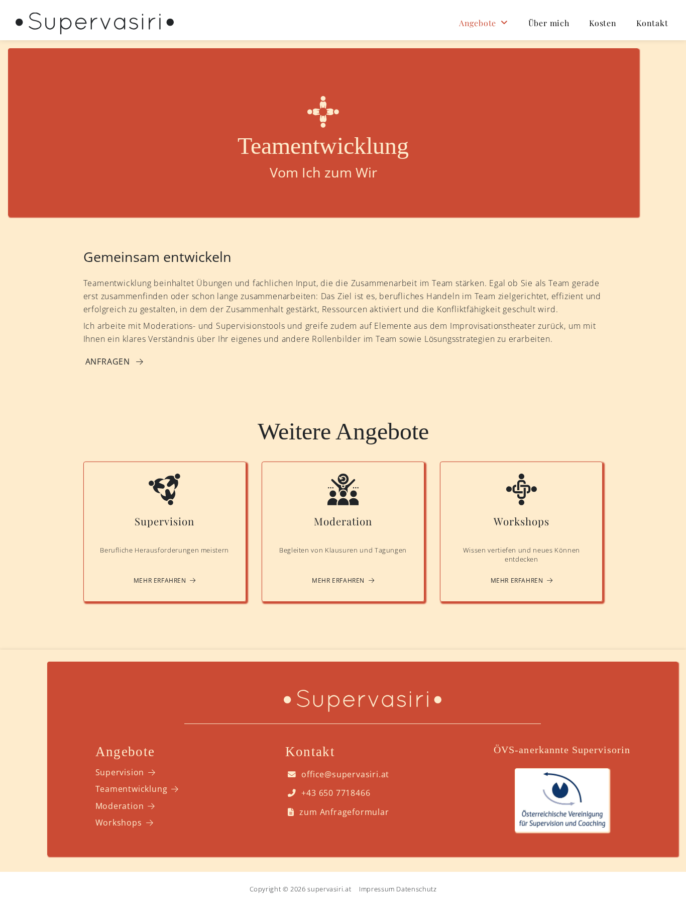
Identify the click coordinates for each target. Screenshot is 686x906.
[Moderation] (343, 532)
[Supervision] (165, 532)
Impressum (377, 888)
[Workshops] (521, 532)
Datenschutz (416, 888)
